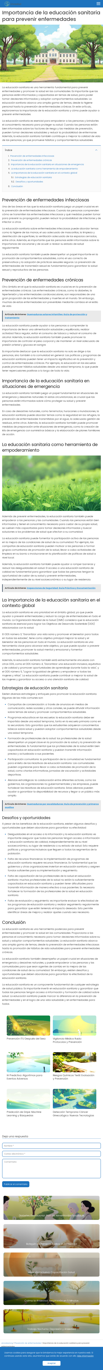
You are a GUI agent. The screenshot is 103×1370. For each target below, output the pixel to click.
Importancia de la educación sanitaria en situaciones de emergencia (47, 164)
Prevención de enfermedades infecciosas (32, 156)
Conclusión (17, 186)
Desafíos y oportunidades (29, 181)
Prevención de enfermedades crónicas (31, 160)
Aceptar (51, 1363)
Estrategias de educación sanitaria (33, 177)
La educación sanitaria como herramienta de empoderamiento (44, 168)
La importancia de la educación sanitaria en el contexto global (44, 172)
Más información (85, 1355)
